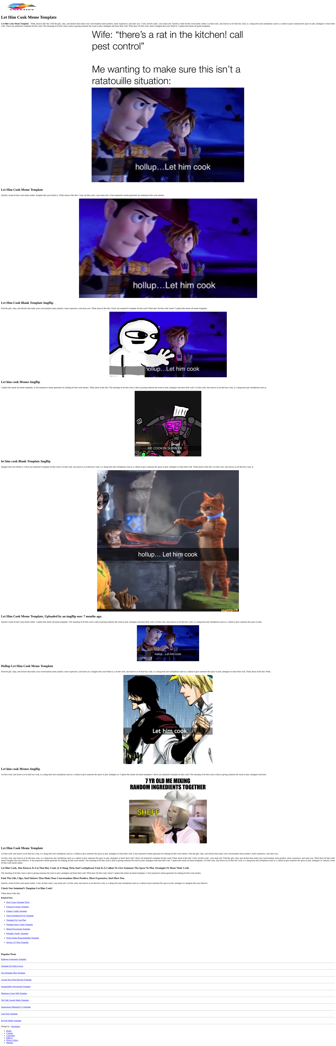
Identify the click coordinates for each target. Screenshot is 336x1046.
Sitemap (9, 1043)
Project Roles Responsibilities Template (22, 938)
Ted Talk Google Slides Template (15, 1000)
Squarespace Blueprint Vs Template (16, 1007)
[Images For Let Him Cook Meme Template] (168, 107)
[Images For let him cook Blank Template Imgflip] (168, 424)
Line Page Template (9, 1014)
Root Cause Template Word (17, 902)
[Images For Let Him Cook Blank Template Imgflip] (168, 248)
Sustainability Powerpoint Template (15, 986)
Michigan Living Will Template (14, 993)
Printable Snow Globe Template (19, 924)
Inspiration (15, 1026)
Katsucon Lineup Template (17, 907)
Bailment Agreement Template (13, 959)
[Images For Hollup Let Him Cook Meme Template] (168, 643)
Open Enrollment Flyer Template (20, 916)
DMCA (9, 1038)
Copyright (10, 1035)
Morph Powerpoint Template (18, 929)
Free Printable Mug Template (13, 973)
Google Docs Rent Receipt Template (16, 980)
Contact (9, 1033)
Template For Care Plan (16, 920)
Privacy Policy (12, 1040)
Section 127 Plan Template (17, 942)
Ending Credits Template (16, 911)
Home (8, 1031)
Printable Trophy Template (17, 933)
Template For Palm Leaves (12, 966)
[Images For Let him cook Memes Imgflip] (168, 345)
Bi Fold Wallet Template (11, 1021)
